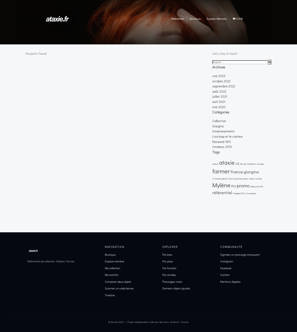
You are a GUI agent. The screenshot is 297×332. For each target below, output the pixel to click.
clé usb (243, 163)
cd (237, 163)
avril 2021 (218, 101)
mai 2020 (219, 107)
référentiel (222, 192)
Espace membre (114, 261)
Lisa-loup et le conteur (227, 136)
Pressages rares (172, 282)
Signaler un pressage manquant (240, 255)
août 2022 (219, 91)
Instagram (226, 261)
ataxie (227, 162)
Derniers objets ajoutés (176, 288)
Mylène (221, 185)
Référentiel (177, 19)
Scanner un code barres (119, 288)
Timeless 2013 (239, 193)
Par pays (167, 261)
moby (251, 178)
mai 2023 (218, 76)
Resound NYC (221, 141)
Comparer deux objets (118, 282)
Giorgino (218, 126)
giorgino (251, 172)
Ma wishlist (111, 275)
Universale (251, 193)
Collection (219, 121)
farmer (221, 171)
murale (258, 178)
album (215, 163)
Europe (260, 163)
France (237, 172)
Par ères (167, 255)
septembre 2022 (223, 86)
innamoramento (219, 178)
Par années (169, 275)
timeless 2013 (222, 147)
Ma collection (112, 268)
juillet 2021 (219, 96)
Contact (225, 275)
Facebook (225, 268)
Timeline (110, 295)
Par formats (169, 268)
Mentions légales (230, 282)
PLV (233, 186)
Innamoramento (223, 131)
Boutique (195, 19)
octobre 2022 (221, 81)
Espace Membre (216, 19)
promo (243, 185)
